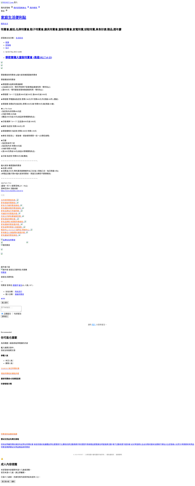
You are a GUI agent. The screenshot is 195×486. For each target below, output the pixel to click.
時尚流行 (18, 292)
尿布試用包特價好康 (25, 444)
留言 (20, 285)
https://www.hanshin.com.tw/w (12, 191)
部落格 (8, 45)
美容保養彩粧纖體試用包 (44, 444)
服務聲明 (119, 454)
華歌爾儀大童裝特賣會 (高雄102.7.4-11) (28, 57)
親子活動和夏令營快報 (121, 444)
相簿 (7, 42)
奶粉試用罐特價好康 (9, 444)
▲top (3, 298)
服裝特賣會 (19, 294)
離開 (13, 481)
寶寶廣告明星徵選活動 (103, 444)
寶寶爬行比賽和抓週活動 (64, 444)
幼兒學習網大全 (137, 444)
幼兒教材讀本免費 (151, 444)
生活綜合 (19, 38)
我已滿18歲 (5, 481)
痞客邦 (15, 285)
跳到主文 (4, 24)
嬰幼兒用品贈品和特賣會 (20, 447)
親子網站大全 (163, 444)
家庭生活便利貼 (13, 17)
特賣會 (3, 272)
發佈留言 (5, 316)
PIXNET (80, 454)
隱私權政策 (110, 454)
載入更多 (5, 303)
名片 (7, 48)
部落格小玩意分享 (176, 444)
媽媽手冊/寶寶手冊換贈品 (84, 444)
